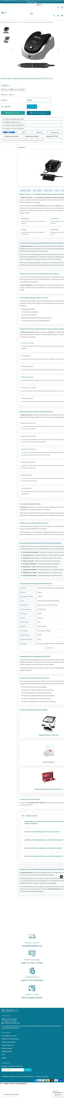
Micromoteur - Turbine (16, 22)
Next (59, 49)
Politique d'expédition (8, 1042)
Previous (13, 49)
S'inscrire (28, 1070)
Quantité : (7, 107)
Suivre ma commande (10, 1019)
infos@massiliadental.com (11, 1023)
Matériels (7, 22)
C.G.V (3, 1054)
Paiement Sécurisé (8, 1045)
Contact (4, 1058)
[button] (40, 4)
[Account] (58, 15)
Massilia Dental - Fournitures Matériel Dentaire (20, 1076)
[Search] (58, 7)
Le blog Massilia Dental (9, 1036)
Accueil (2, 22)
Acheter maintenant (40, 113)
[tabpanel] (6, 30)
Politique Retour (7, 1051)
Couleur (4, 100)
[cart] (62, 15)
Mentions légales (7, 1048)
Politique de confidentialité (10, 1039)
